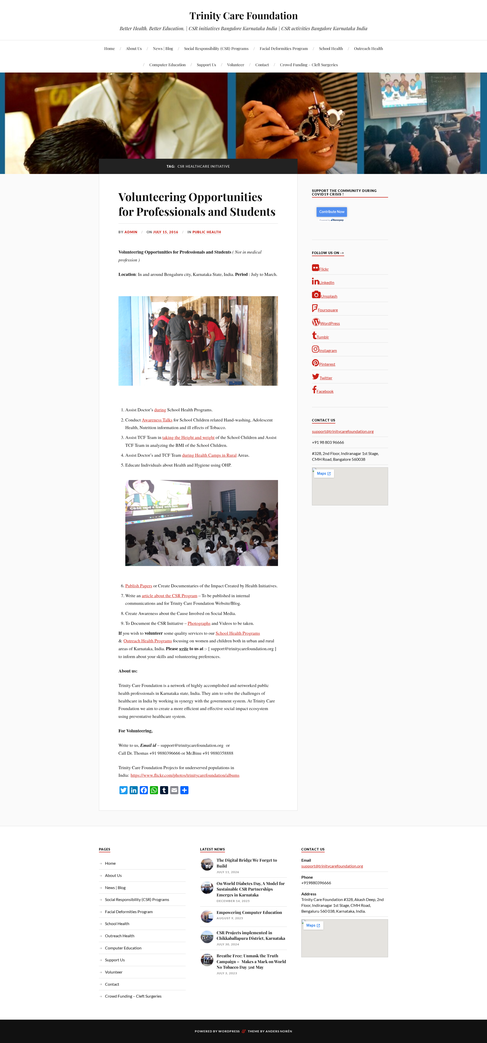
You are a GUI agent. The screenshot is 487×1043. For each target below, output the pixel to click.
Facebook (325, 391)
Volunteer (235, 64)
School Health (331, 48)
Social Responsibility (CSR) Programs (216, 48)
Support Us (206, 64)
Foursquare (328, 309)
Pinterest (327, 364)
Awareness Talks (157, 420)
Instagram (328, 350)
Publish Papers (138, 585)
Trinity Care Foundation (243, 15)
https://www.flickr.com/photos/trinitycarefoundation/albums (185, 775)
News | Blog (163, 48)
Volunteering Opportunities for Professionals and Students (196, 203)
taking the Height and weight (188, 437)
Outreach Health (368, 48)
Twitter (326, 377)
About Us (134, 48)
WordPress (330, 323)
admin (131, 232)
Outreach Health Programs (148, 641)
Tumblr (323, 336)
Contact (262, 64)
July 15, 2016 (165, 232)
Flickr (324, 269)
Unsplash (329, 296)
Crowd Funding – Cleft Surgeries (309, 64)
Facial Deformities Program (284, 48)
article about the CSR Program (169, 595)
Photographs (199, 623)
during (160, 409)
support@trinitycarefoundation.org (343, 431)
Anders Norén (279, 1031)
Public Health (207, 232)
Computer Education (167, 64)
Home (109, 48)
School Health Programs (238, 633)
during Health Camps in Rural (209, 455)
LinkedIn (326, 282)
